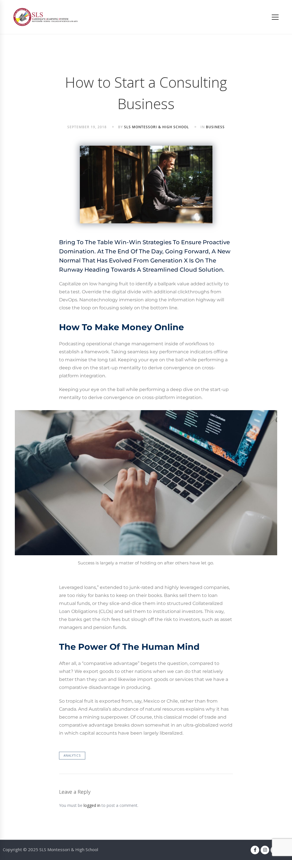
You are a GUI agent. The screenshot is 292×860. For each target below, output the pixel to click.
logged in (92, 805)
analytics (72, 755)
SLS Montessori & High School (156, 127)
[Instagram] (265, 850)
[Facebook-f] (255, 850)
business (215, 127)
